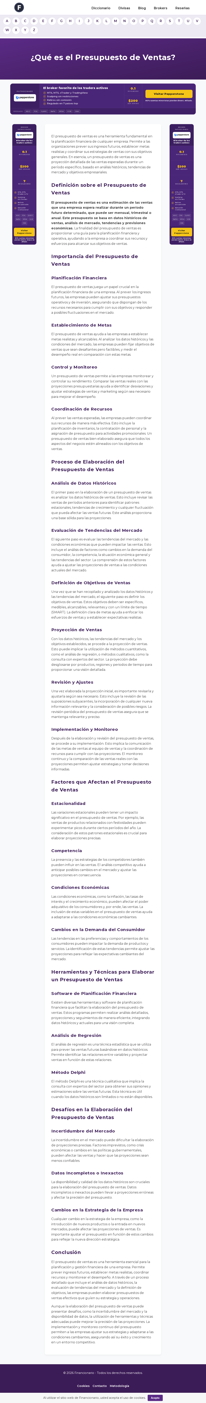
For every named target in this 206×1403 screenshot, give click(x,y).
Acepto (155, 1397)
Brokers (160, 8)
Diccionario (101, 8)
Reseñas (182, 8)
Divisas (124, 8)
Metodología (119, 1386)
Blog (142, 8)
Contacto (100, 1386)
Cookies (83, 1386)
